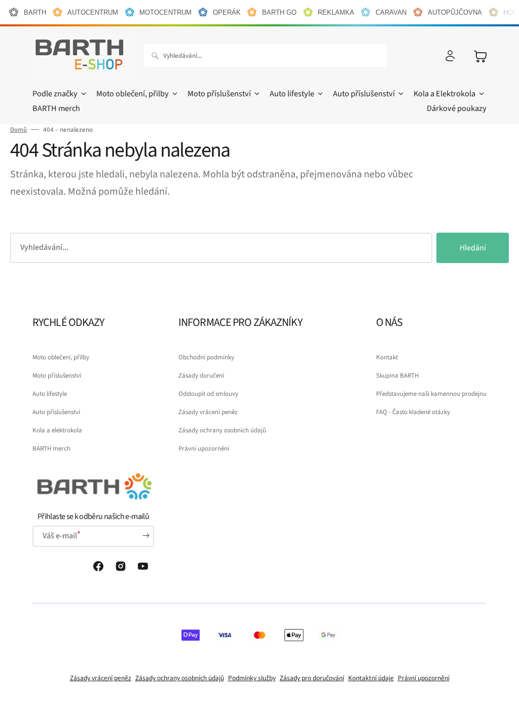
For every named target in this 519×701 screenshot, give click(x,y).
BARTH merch (51, 448)
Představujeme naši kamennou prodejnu (431, 393)
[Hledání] (157, 56)
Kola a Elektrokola (444, 93)
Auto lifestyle (292, 93)
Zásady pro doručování (312, 678)
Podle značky (55, 93)
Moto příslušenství (219, 93)
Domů (18, 129)
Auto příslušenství (364, 93)
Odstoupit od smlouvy (208, 393)
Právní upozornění (203, 448)
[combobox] (265, 55)
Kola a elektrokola (57, 430)
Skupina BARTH (397, 375)
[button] (450, 56)
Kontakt (387, 357)
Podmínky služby (252, 678)
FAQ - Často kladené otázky (413, 412)
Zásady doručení (201, 375)
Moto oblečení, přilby (132, 93)
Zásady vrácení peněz (208, 412)
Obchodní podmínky (206, 357)
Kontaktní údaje (371, 678)
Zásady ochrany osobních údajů (222, 430)
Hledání (473, 247)
